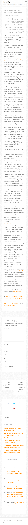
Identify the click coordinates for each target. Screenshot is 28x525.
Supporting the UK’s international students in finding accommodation (12, 451)
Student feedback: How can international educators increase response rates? (13, 446)
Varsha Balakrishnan (18, 298)
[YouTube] (14, 408)
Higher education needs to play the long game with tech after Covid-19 (20, 388)
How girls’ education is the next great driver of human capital (15, 504)
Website (6, 358)
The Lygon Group (17, 291)
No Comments (15, 303)
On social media (8, 224)
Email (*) (6, 351)
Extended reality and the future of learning (8, 385)
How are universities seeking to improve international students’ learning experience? (13, 435)
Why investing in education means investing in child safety (12, 441)
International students (16, 296)
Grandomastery (10, 479)
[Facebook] (8, 403)
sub (7, 471)
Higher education (12, 305)
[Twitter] (14, 403)
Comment (6, 328)
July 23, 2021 (7, 303)
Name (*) (6, 344)
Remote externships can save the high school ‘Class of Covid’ (15, 481)
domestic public (19, 271)
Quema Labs (11, 522)
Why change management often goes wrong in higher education (13, 429)
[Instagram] (19, 403)
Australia (8, 296)
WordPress (14, 520)
